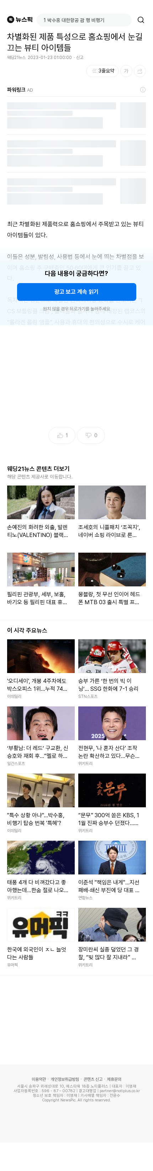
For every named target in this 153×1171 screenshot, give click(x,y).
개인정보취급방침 (65, 1079)
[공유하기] (140, 71)
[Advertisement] (76, 1157)
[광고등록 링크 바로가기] (143, 90)
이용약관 (39, 1079)
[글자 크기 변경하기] (126, 71)
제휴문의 (114, 1079)
